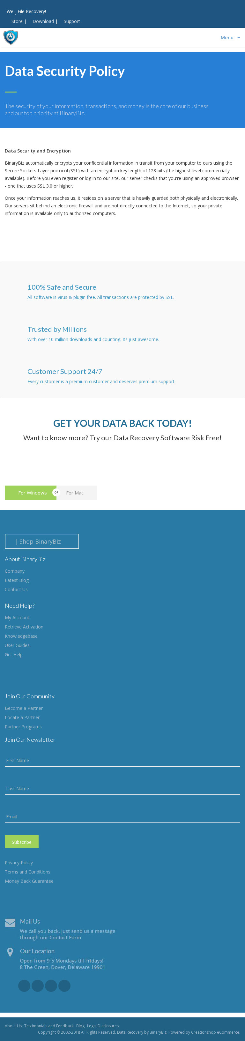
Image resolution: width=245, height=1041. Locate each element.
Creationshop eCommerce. (215, 1032)
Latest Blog (17, 580)
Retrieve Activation (24, 627)
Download (43, 21)
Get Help (14, 654)
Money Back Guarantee (29, 881)
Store (17, 21)
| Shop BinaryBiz (39, 541)
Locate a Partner (22, 717)
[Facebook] (24, 986)
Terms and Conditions (27, 872)
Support (72, 21)
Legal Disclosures (103, 1026)
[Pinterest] (64, 986)
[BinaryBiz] (11, 37)
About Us (13, 1026)
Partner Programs (23, 727)
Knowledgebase (21, 636)
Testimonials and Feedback (49, 1026)
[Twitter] (51, 986)
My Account (17, 617)
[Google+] (38, 986)
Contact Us (16, 589)
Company (15, 571)
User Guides (17, 645)
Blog (80, 1026)
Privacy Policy (19, 862)
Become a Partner (24, 708)
